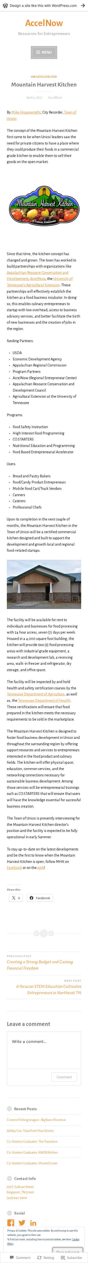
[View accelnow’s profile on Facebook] (11, 1223)
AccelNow (44, 23)
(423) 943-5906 (17, 1198)
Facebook (14, 868)
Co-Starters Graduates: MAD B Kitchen (32, 1152)
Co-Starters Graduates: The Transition (32, 1141)
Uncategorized (44, 76)
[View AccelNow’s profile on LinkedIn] (34, 1223)
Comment (64, 1077)
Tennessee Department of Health (44, 701)
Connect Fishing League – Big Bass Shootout (36, 1120)
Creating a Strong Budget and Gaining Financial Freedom (40, 963)
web (40, 868)
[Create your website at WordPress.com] (44, 5)
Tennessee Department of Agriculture (36, 694)
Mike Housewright (26, 112)
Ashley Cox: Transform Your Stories (30, 1131)
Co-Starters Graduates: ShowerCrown (32, 1163)
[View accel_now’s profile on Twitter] (23, 1223)
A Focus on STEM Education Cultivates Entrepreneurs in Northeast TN (48, 987)
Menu (47, 52)
